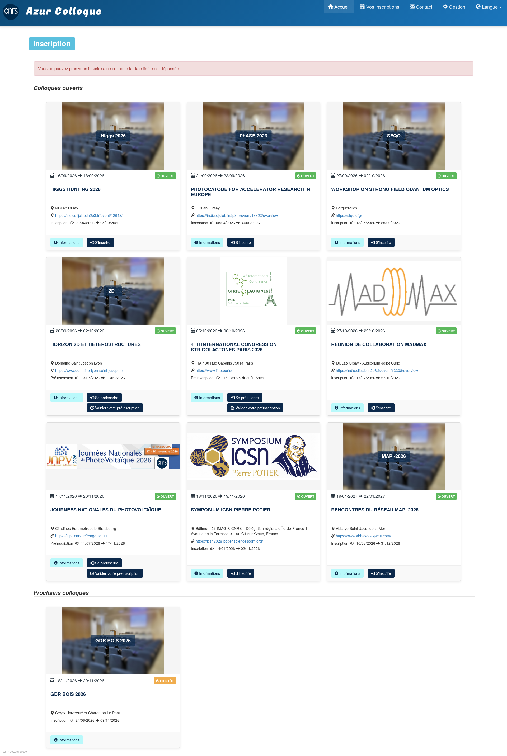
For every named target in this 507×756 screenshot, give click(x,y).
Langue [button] (490, 6)
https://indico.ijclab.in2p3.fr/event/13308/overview (377, 370)
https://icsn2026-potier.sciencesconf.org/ (229, 541)
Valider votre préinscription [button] (116, 407)
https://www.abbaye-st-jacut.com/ (363, 535)
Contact (423, 6)
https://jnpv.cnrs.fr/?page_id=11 (81, 535)
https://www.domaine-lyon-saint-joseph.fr (89, 370)
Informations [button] (68, 242)
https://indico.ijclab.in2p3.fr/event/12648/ (89, 215)
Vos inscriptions (382, 6)
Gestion (456, 6)
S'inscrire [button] (102, 242)
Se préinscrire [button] (106, 397)
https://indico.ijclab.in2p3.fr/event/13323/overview (237, 215)
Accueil (341, 6)
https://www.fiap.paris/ (214, 370)
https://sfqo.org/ (349, 215)
